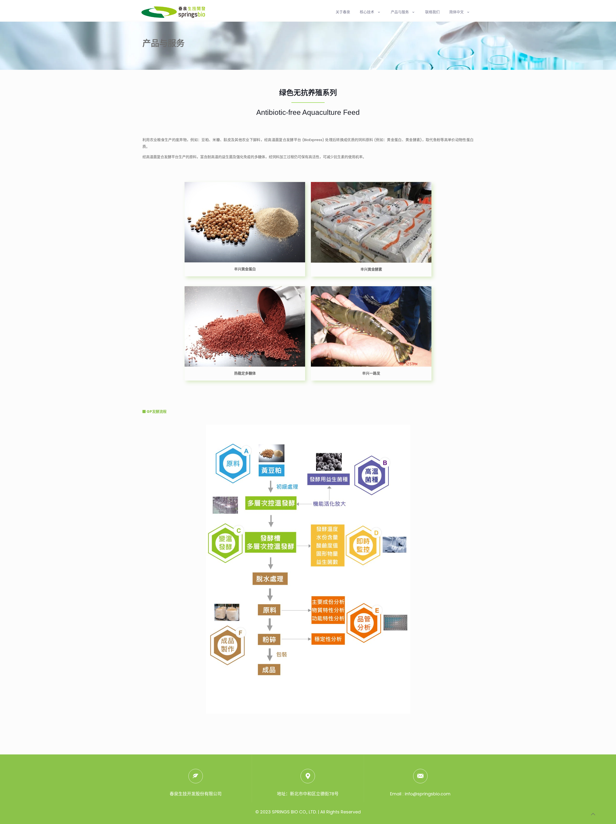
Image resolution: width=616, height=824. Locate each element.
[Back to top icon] (593, 814)
